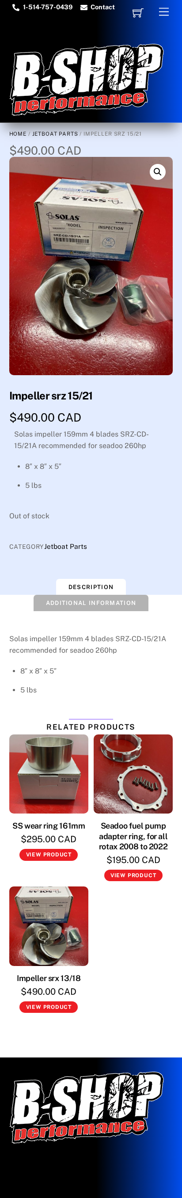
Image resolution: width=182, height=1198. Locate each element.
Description (91, 587)
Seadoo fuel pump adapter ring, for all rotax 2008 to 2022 (133, 836)
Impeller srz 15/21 (51, 395)
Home (18, 134)
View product (49, 855)
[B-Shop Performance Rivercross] (86, 112)
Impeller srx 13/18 (49, 978)
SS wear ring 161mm (48, 825)
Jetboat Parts (55, 134)
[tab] (91, 587)
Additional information (91, 603)
